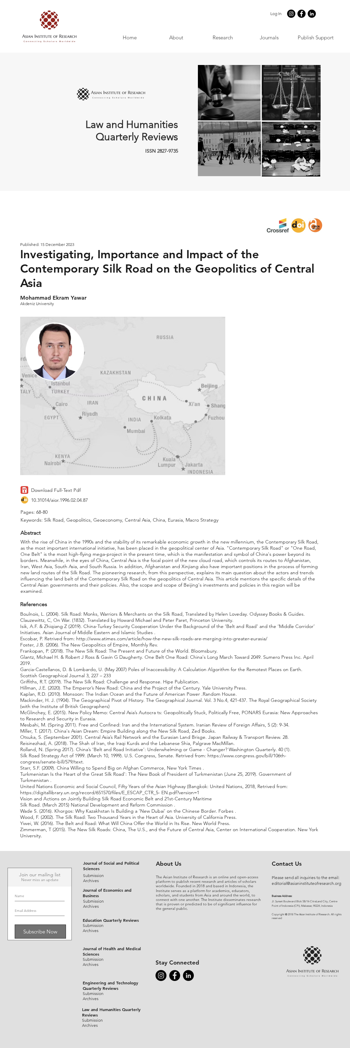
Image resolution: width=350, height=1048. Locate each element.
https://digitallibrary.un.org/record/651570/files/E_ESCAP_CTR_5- (90, 792)
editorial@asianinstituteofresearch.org (306, 883)
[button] (269, 37)
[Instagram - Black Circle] (291, 14)
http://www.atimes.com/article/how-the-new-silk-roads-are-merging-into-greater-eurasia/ (171, 639)
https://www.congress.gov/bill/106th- (246, 755)
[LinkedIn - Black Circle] (312, 14)
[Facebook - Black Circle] (301, 14)
